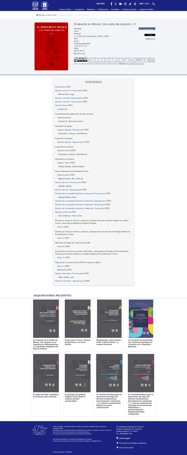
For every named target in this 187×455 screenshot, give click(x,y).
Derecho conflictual (63, 212)
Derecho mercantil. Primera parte (68, 90)
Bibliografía (61, 269)
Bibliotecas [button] (91, 9)
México (76, 41)
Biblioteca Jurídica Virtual (47, 15)
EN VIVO (101, 3)
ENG (147, 3)
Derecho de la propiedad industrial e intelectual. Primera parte (80, 193)
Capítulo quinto (63, 174)
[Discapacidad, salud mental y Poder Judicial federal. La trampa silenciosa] (109, 324)
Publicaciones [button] (103, 9)
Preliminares (60, 86)
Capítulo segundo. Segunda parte (70, 142)
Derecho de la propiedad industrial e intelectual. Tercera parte (80, 204)
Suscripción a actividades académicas (132, 443)
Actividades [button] (115, 9)
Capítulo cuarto (63, 162)
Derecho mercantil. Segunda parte (69, 97)
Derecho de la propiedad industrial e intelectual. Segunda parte (80, 200)
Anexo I (60, 226)
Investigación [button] (79, 9)
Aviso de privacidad (126, 447)
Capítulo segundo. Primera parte (70, 129)
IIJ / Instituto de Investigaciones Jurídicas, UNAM (91, 36)
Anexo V (60, 266)
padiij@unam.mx (96, 441)
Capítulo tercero (63, 150)
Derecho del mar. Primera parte (68, 182)
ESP (141, 3)
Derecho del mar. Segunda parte (68, 189)
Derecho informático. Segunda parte (69, 280)
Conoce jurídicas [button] (65, 9)
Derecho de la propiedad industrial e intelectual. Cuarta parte (79, 208)
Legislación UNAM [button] (146, 9)
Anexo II (60, 237)
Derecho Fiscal (61, 105)
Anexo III (60, 246)
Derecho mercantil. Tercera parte (68, 101)
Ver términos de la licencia (136, 64)
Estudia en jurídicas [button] (130, 9)
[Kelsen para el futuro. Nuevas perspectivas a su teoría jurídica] (78, 324)
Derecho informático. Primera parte (69, 273)
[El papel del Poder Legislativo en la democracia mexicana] (46, 384)
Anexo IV (61, 257)
